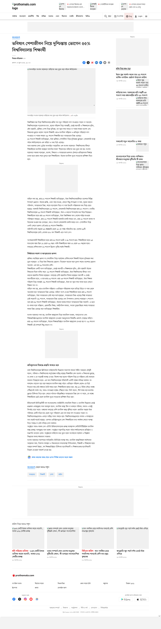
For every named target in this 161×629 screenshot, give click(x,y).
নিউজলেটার (104, 608)
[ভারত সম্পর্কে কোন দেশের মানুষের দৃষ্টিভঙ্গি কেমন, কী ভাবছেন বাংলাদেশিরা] (63, 538)
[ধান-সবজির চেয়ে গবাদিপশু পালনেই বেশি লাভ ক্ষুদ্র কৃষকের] (98, 538)
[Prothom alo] (27, 6)
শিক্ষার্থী (42, 474)
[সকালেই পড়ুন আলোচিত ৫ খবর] (142, 147)
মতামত (51, 16)
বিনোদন (64, 16)
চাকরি (71, 16)
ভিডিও (88, 16)
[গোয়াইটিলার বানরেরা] (93, 6)
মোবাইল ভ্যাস (62, 588)
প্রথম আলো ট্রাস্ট (85, 583)
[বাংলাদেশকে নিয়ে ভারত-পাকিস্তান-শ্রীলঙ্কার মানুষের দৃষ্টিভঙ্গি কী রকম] (142, 165)
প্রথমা (36, 588)
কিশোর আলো (39, 583)
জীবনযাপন (79, 16)
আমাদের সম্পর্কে (54, 608)
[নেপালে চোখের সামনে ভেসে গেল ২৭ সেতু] (124, 6)
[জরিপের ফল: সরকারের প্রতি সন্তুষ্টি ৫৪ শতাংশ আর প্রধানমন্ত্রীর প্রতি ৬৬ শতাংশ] (142, 101)
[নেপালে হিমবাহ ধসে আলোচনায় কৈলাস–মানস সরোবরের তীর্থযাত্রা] (62, 6)
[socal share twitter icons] (88, 63)
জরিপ (60, 474)
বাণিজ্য (44, 16)
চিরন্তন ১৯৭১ (130, 583)
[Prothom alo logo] (23, 576)
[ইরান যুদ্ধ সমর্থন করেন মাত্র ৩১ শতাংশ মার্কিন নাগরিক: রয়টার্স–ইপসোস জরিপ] (142, 83)
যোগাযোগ (94, 608)
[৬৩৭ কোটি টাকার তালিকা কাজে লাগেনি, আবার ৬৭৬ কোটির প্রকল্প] (28, 538)
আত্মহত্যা (32, 474)
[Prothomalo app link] (126, 600)
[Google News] (37, 599)
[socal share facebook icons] (84, 63)
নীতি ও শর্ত (84, 608)
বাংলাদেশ (22, 16)
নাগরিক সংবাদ (16, 583)
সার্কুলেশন (74, 608)
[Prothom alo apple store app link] (141, 600)
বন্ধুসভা (105, 583)
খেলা (57, 16)
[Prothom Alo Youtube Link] (32, 599)
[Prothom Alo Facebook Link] (15, 599)
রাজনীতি (31, 16)
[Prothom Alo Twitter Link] (21, 599)
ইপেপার (14, 588)
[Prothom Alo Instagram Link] (26, 599)
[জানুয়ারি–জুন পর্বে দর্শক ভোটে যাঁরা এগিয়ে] (133, 538)
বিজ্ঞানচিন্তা (61, 583)
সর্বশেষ (14, 16)
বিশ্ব (37, 16)
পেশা (51, 474)
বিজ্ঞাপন (65, 608)
